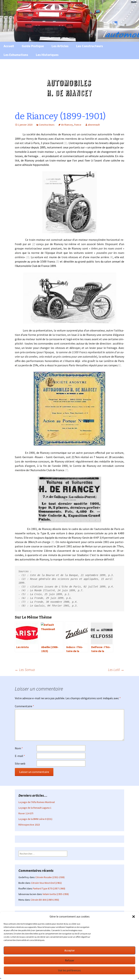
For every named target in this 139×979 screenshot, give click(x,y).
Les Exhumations (16, 55)
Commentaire (24, 706)
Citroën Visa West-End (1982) (46, 882)
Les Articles (60, 46)
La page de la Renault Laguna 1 (34, 807)
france (77, 124)
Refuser (69, 960)
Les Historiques (47, 55)
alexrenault (94, 124)
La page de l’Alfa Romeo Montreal (36, 802)
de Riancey (67, 124)
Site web (20, 763)
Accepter (69, 950)
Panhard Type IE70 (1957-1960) (49, 888)
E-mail (20, 756)
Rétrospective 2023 (29, 824)
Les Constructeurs (89, 46)
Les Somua (25, 669)
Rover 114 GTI (25, 813)
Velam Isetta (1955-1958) (56, 894)
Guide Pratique (33, 46)
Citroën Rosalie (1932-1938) (50, 877)
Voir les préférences (69, 970)
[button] (133, 916)
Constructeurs (46, 124)
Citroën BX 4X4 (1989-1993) (45, 899)
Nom (19, 748)
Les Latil (116, 669)
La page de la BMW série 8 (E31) (35, 819)
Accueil (9, 46)
